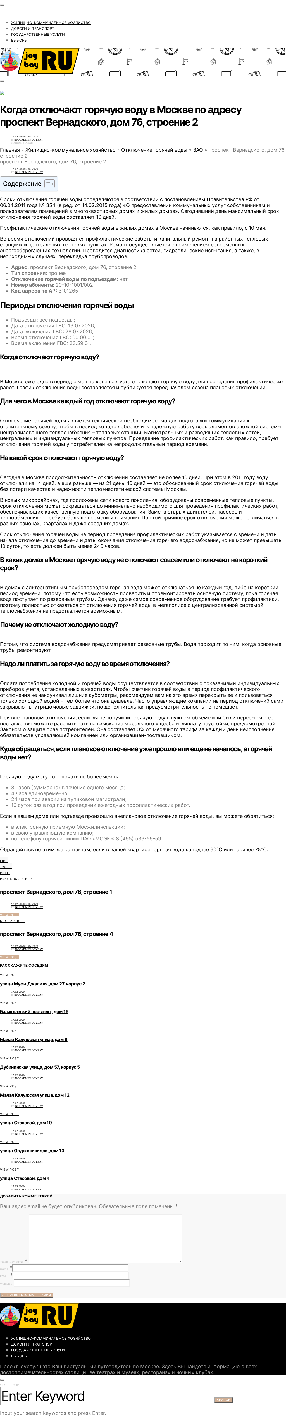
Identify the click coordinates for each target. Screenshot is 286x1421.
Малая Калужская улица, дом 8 (34, 1039)
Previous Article (16, 879)
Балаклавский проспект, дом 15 (34, 1011)
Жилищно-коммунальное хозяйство (51, 22)
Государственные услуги (38, 34)
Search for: (9, 1384)
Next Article (12, 921)
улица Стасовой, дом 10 (26, 1122)
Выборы (19, 40)
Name (4, 1268)
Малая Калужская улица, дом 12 (34, 1095)
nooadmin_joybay (29, 139)
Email (4, 1276)
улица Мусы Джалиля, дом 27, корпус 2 (42, 984)
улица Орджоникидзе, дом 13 (32, 1150)
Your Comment (11, 1261)
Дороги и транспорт (32, 28)
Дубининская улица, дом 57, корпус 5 (40, 1067)
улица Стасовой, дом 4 (25, 1178)
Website (6, 1283)
